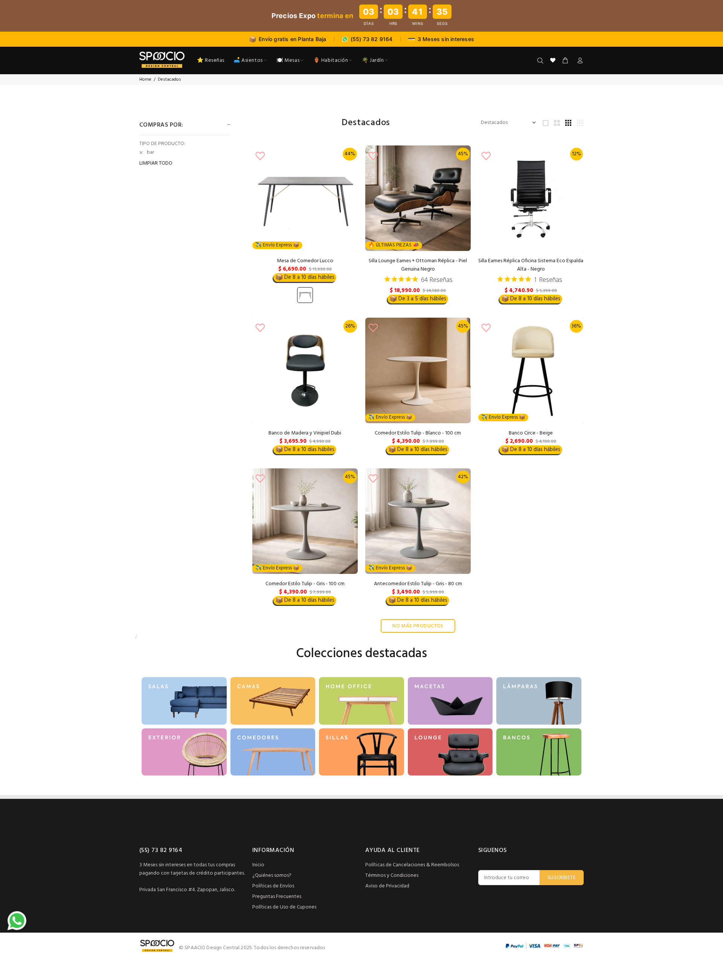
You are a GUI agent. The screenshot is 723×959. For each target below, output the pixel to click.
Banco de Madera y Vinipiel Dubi (304, 433)
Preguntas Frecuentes (276, 896)
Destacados (169, 79)
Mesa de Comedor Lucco (305, 261)
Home (145, 79)
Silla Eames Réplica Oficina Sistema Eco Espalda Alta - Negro (530, 265)
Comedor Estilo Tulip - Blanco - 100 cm (418, 433)
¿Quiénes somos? (271, 875)
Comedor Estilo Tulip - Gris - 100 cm (305, 584)
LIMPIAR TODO (155, 163)
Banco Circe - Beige (531, 433)
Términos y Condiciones (391, 875)
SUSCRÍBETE (562, 877)
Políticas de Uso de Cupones (284, 907)
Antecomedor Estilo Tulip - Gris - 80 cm (418, 584)
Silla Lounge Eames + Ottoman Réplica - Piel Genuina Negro (418, 265)
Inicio (258, 865)
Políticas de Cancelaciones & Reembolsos (412, 865)
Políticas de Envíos (273, 886)
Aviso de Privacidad (387, 886)
